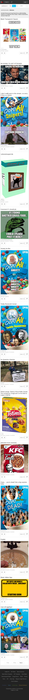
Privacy (25, 676)
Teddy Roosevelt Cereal (8, 304)
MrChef (3, 382)
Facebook (4, 685)
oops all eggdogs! (6, 607)
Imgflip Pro (7, 671)
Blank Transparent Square (9, 19)
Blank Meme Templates (7, 674)
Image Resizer (15, 676)
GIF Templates (17, 674)
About (21, 676)
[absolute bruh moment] (8, 443)
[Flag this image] (27, 53)
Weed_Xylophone (4, 145)
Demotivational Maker (6, 676)
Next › (21, 662)
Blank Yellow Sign (6, 577)
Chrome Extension (23, 685)
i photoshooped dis (7, 154)
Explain (3, 539)
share (21, 53)
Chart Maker (24, 674)
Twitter (9, 685)
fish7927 (3, 200)
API (7, 678)
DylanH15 (3, 653)
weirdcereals (5, 6)
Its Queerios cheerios (8, 359)
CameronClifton (4, 49)
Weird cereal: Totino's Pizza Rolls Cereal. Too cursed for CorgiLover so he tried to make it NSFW (14, 393)
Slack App (12, 678)
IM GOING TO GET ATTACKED (11, 63)
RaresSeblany (4, 84)
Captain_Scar (4, 350)
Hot (10, 6)
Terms (4, 678)
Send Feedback (14, 681)
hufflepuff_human (4, 598)
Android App (14, 685)
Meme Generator (20, 671)
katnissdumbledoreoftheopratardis (7, 239)
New (14, 6)
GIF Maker (13, 671)
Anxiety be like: (6, 248)
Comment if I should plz (8, 209)
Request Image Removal (21, 678)
